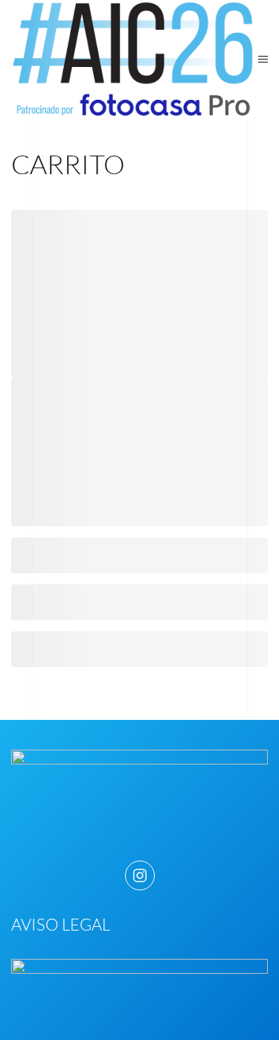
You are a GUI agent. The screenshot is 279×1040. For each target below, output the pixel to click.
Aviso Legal (60, 924)
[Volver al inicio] (134, 59)
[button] (263, 59)
